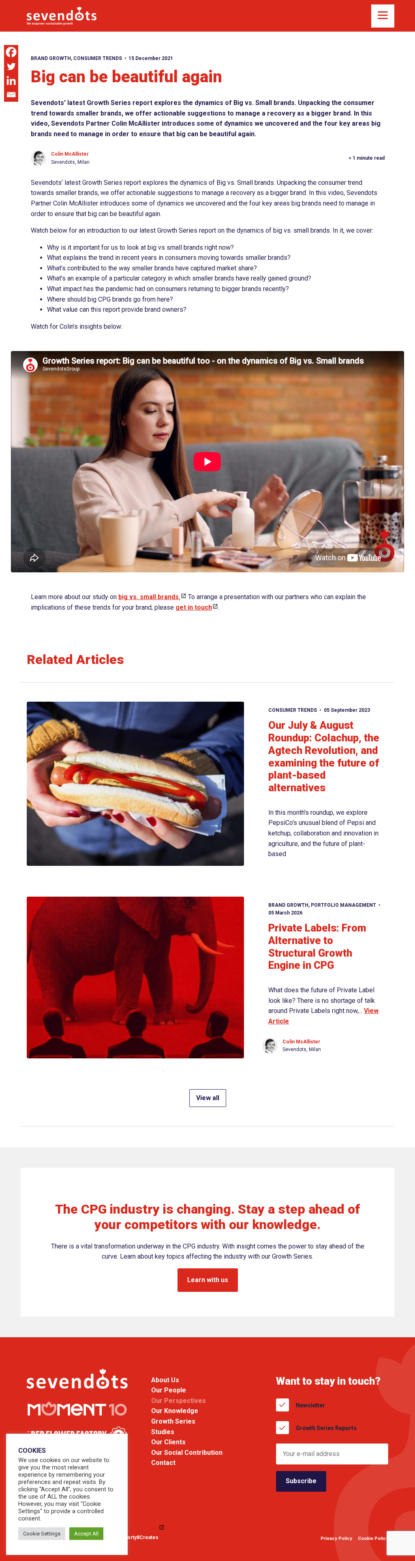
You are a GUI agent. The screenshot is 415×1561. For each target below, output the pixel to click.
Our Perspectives (178, 1401)
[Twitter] (11, 66)
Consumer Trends (97, 58)
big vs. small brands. (149, 597)
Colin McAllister (70, 154)
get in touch (193, 607)
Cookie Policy (373, 1538)
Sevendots (61, 15)
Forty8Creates (141, 1537)
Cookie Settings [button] (41, 1534)
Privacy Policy (336, 1538)
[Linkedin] (11, 80)
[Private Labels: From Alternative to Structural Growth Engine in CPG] (135, 977)
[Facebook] (11, 52)
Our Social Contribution (186, 1452)
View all (207, 1098)
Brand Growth (51, 58)
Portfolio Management (343, 905)
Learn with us (207, 1280)
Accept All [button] (86, 1534)
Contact (163, 1463)
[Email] (11, 95)
